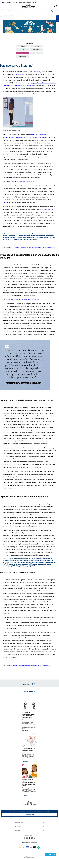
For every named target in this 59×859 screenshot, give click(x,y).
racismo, (41, 143)
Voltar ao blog (50, 854)
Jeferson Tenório (18, 74)
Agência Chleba (22, 856)
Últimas (23, 46)
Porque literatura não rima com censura (22, 182)
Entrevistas (36, 49)
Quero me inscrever (29, 814)
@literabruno (7, 202)
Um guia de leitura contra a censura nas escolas (24, 299)
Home (1, 15)
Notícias (36, 46)
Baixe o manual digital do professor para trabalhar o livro (32, 247)
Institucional (22, 56)
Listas (22, 49)
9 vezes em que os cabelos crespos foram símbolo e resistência (30, 665)
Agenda (23, 53)
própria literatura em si (46, 209)
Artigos (36, 53)
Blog (4, 15)
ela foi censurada (27, 85)
